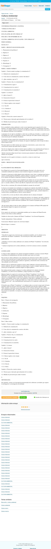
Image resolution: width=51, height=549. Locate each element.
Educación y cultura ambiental (8, 502)
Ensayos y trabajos (28, 5)
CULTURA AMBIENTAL (6, 422)
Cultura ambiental (5, 505)
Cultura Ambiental (5, 417)
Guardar (24, 397)
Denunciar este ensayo (25, 409)
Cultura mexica (5, 511)
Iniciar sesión (41, 5)
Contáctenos (47, 5)
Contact (39, 1)
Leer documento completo (10, 397)
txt (33, 393)
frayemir (3, 18)
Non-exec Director (23, 1)
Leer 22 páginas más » (25, 391)
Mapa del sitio (33, 548)
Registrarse (35, 5)
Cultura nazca (4, 508)
